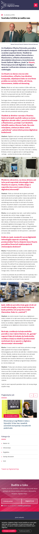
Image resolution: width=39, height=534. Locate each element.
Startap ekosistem (8, 456)
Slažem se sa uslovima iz (17, 506)
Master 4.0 (6, 443)
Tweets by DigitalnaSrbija (10, 469)
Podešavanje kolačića (24, 531)
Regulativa (6, 452)
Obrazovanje (7, 448)
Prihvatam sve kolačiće (9, 531)
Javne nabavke (19, 517)
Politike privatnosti (24, 506)
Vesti (4, 461)
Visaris (32, 62)
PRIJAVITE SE (29, 501)
